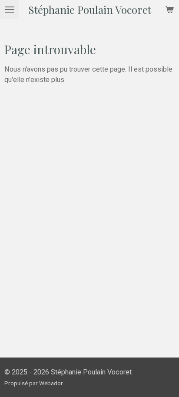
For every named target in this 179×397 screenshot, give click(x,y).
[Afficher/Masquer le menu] (9, 9)
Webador (51, 383)
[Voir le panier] (169, 9)
